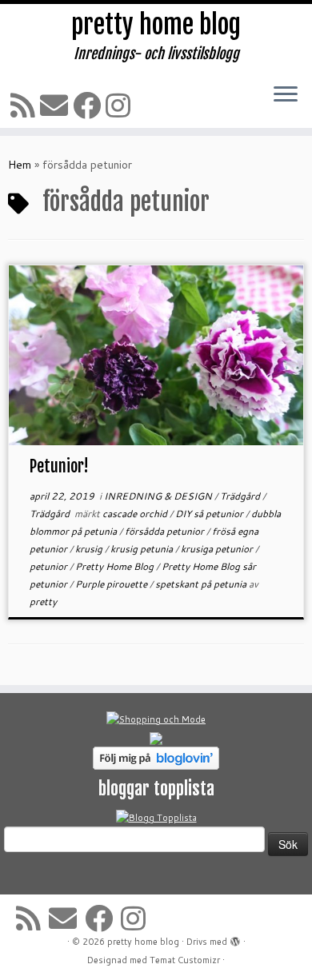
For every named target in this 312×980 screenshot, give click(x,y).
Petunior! (59, 466)
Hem (19, 165)
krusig (90, 549)
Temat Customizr (185, 960)
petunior (50, 566)
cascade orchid (136, 513)
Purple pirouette (112, 584)
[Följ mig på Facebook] (89, 105)
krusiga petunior (218, 549)
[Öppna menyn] (286, 95)
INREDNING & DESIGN (159, 496)
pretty (43, 601)
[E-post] (56, 105)
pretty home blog (156, 25)
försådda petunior (165, 531)
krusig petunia (142, 549)
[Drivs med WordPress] (235, 938)
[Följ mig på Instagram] (120, 105)
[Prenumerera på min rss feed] (25, 105)
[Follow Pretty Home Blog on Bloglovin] (156, 757)
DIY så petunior (210, 513)
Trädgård (241, 496)
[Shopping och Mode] (156, 718)
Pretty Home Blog (115, 566)
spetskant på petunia (202, 584)
